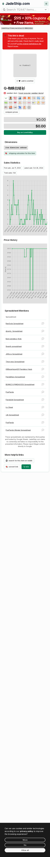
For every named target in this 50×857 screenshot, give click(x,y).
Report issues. (13, 46)
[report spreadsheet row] (43, 323)
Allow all (25, 850)
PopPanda (10, 392)
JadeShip (5, 28)
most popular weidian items (31, 93)
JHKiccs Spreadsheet (14, 354)
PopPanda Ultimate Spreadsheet (18, 430)
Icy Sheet (9, 407)
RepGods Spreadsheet (14, 324)
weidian (18, 28)
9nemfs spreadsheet (14, 346)
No (25, 845)
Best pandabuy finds (14, 339)
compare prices (11, 112)
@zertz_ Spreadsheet (14, 331)
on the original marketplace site (29, 44)
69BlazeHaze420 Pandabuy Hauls (19, 369)
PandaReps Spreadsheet (15, 377)
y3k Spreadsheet (12, 415)
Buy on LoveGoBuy (25, 132)
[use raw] (29, 107)
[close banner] (2, 19)
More (25, 840)
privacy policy (26, 831)
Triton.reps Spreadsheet (15, 362)
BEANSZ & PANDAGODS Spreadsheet (20, 384)
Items (12, 28)
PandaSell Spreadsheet (15, 400)
